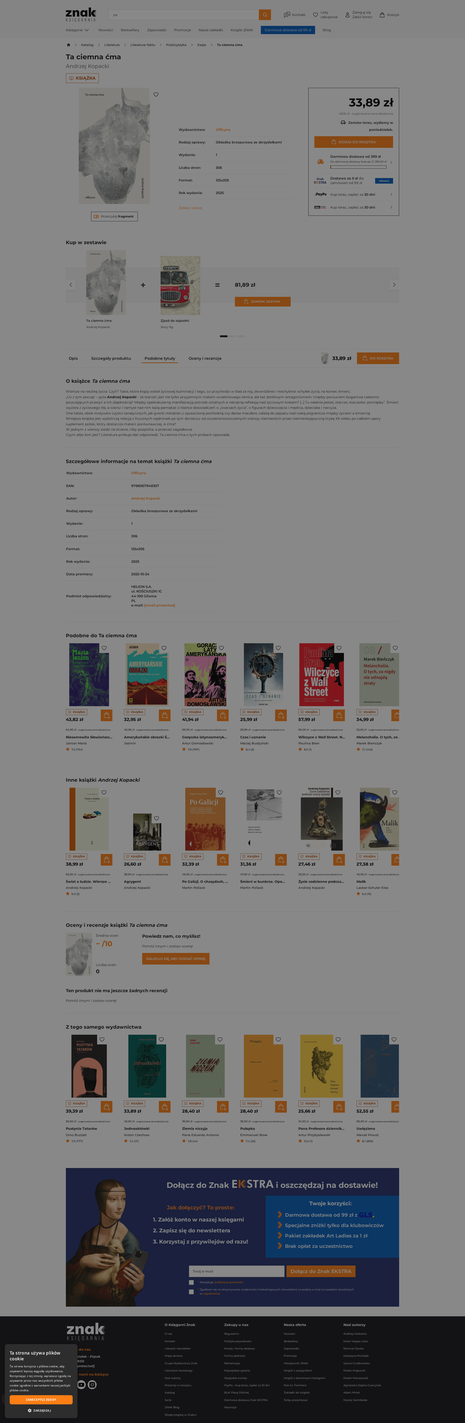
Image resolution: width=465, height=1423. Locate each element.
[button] (41, 1410)
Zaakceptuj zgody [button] (41, 1400)
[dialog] (41, 1381)
